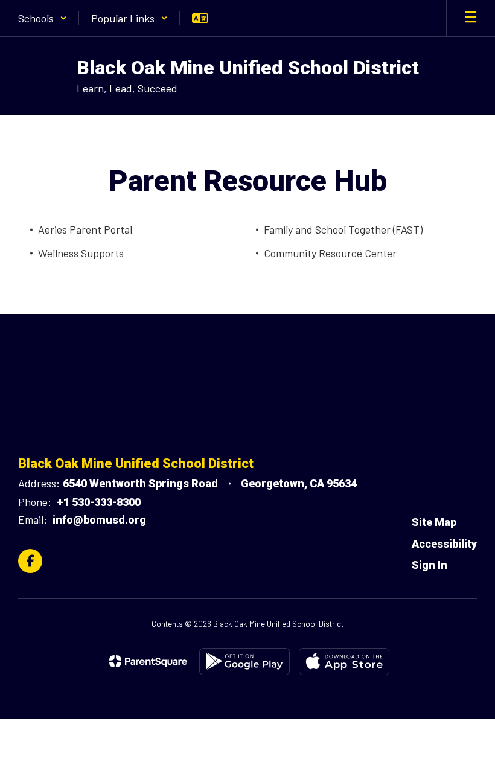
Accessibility (444, 543)
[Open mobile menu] (471, 18)
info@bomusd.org (99, 519)
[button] (42, 18)
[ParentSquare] (148, 661)
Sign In (429, 565)
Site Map (434, 522)
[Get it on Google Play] (244, 661)
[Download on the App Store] (344, 661)
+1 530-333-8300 (99, 502)
